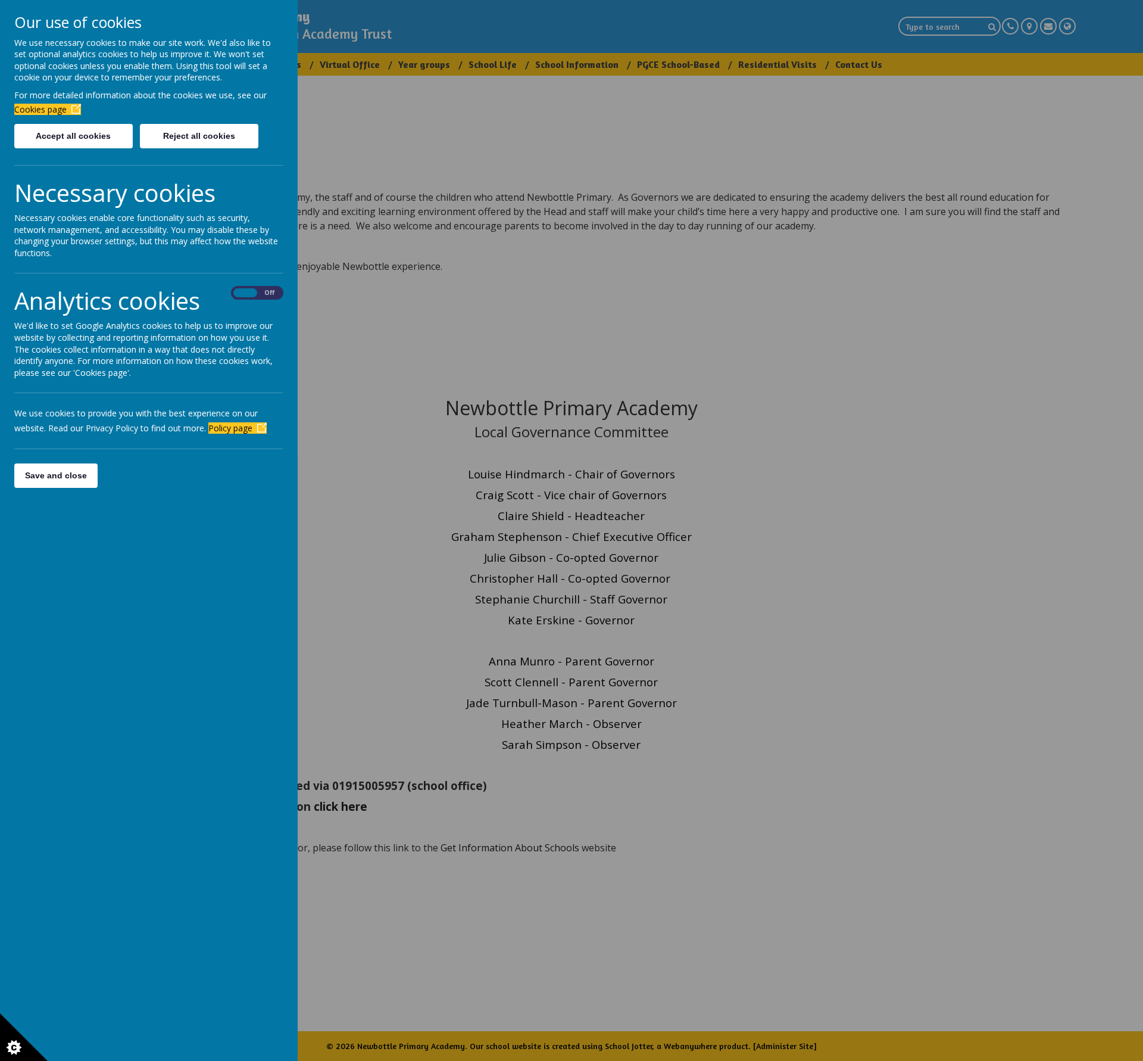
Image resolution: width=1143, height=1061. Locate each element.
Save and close (56, 475)
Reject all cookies (199, 136)
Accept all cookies (73, 136)
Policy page (230, 428)
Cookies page (40, 109)
